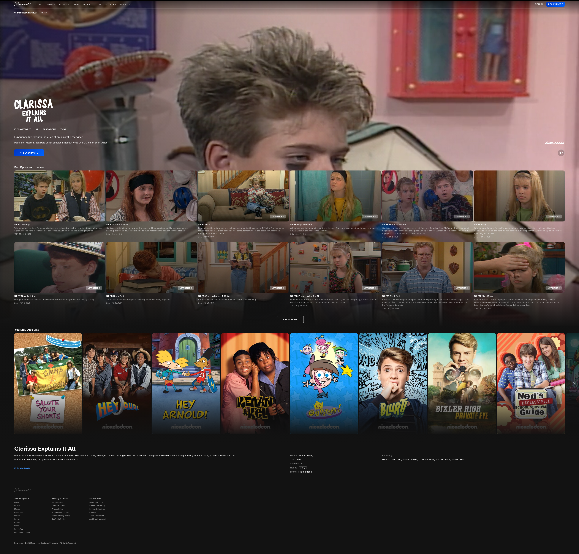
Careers (92, 512)
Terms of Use (57, 502)
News (122, 4)
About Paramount (96, 516)
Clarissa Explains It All (25, 13)
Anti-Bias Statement (97, 519)
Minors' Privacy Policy (61, 516)
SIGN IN (539, 4)
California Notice (59, 519)
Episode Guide (22, 468)
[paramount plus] (22, 4)
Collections (19, 512)
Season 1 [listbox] (41, 168)
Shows (17, 506)
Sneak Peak (19, 529)
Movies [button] (63, 4)
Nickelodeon (305, 472)
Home (38, 4)
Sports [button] (110, 4)
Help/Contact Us (96, 502)
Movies (17, 509)
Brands (17, 522)
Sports (17, 519)
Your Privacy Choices (60, 512)
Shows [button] (49, 4)
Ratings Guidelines (97, 509)
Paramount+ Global (22, 532)
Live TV (97, 4)
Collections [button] (81, 4)
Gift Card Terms (58, 506)
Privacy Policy (57, 509)
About (44, 13)
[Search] (130, 4)
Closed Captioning (97, 506)
